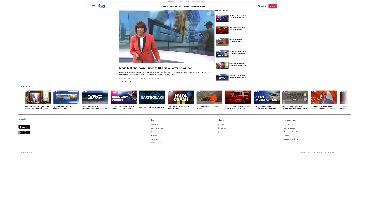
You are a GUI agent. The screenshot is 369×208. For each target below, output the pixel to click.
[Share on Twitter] (128, 81)
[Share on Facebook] (125, 81)
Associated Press (124, 78)
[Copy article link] (130, 81)
